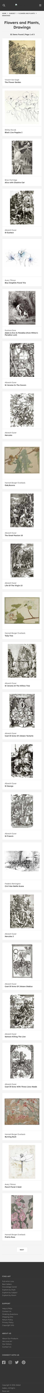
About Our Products (10, 1338)
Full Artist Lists (8, 1281)
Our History (7, 1344)
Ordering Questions (10, 1314)
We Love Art (7, 1341)
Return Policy (7, 1320)
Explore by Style (8, 1290)
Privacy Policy (7, 1322)
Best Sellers (7, 1284)
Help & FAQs (7, 1308)
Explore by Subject (9, 1292)
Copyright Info (8, 1325)
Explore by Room (9, 1295)
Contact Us (6, 1311)
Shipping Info (7, 1317)
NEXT (22, 1250)
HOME (4, 13)
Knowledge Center (9, 1287)
